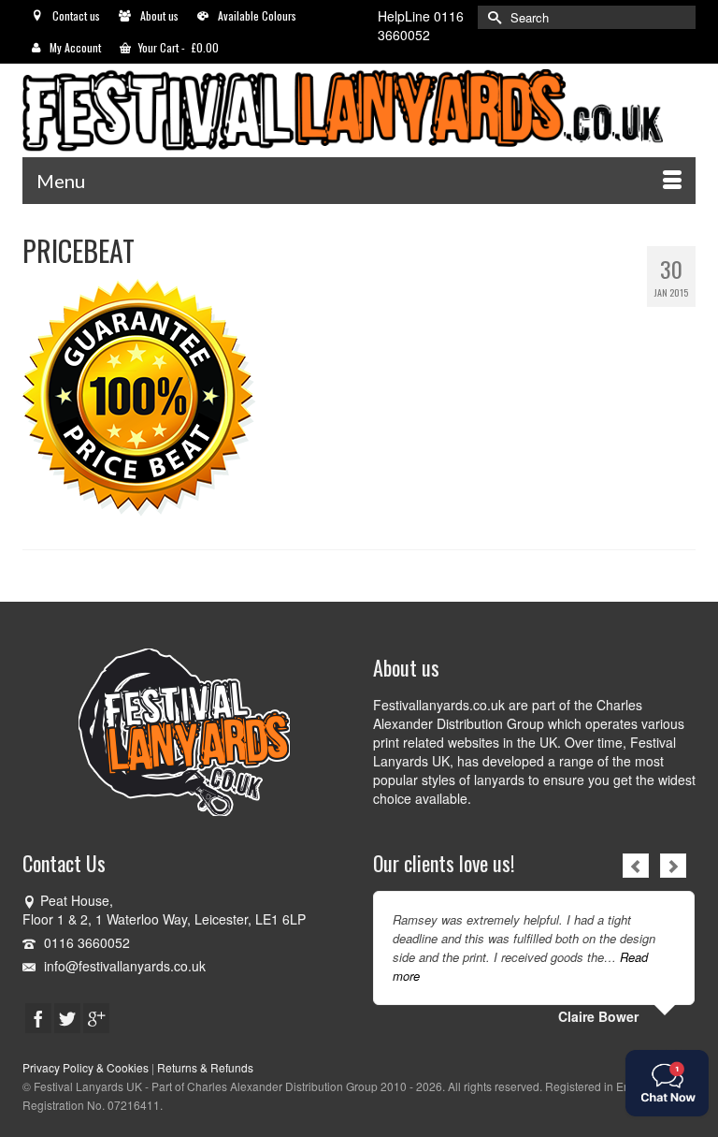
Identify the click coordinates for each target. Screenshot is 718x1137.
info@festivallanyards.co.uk (123, 965)
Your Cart (177, 47)
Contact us (76, 15)
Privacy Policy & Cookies (85, 1067)
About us (159, 15)
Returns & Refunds (205, 1067)
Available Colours (257, 15)
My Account (75, 47)
